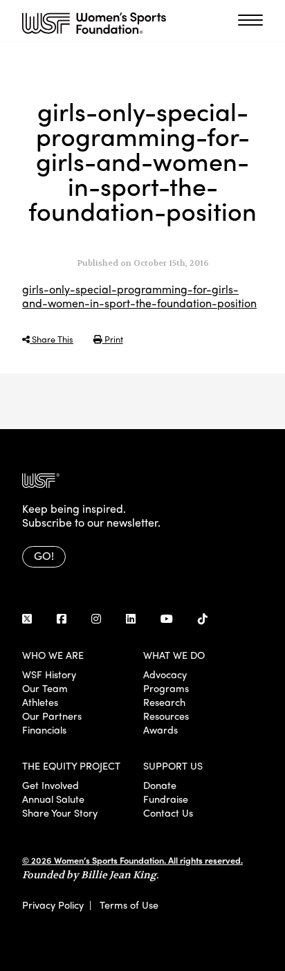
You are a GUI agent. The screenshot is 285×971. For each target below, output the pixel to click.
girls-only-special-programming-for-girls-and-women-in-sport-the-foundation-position (139, 296)
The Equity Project (71, 765)
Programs (166, 688)
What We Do (174, 655)
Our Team (45, 688)
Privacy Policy (53, 904)
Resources (166, 716)
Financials (44, 729)
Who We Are (53, 655)
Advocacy (165, 674)
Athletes (40, 702)
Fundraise (165, 799)
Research (164, 702)
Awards (160, 729)
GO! (44, 555)
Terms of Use (129, 904)
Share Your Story (60, 812)
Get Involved (50, 785)
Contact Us (168, 812)
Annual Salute (53, 799)
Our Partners (52, 716)
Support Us (173, 765)
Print (112, 338)
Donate (159, 785)
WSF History (49, 674)
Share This (51, 338)
